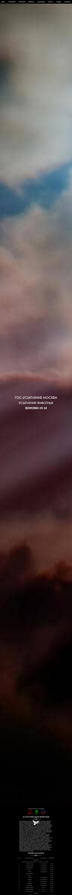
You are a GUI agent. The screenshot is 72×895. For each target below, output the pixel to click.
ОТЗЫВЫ (58, 1)
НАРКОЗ (50, 1)
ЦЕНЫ (3, 1)
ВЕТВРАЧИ (31, 1)
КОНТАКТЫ (67, 1)
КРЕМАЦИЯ (22, 1)
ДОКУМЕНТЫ (41, 1)
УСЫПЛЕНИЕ (11, 1)
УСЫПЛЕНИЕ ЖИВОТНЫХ (36, 403)
